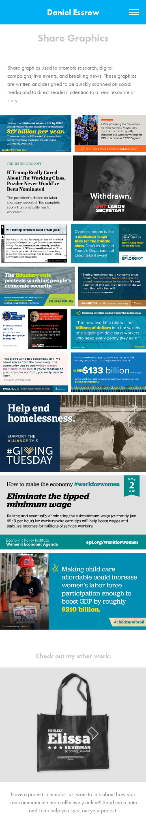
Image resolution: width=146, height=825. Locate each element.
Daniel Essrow (73, 12)
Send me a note (120, 802)
